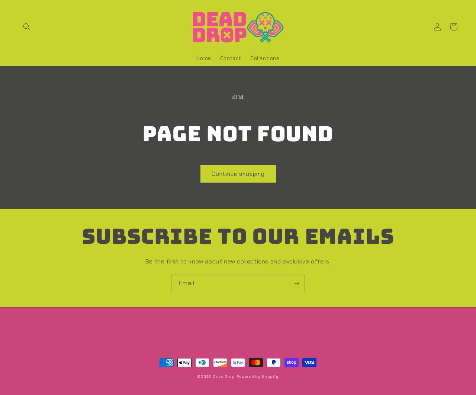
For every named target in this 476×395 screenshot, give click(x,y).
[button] (27, 27)
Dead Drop (224, 376)
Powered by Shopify (258, 376)
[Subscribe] (296, 283)
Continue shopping (238, 174)
